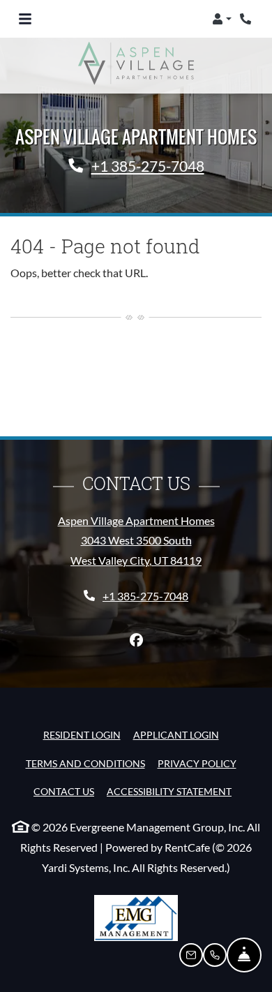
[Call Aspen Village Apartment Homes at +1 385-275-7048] (247, 19)
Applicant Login (176, 734)
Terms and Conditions (85, 763)
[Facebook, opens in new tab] (136, 640)
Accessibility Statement (169, 791)
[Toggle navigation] (25, 19)
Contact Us (63, 791)
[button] (222, 19)
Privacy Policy (197, 763)
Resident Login (82, 734)
